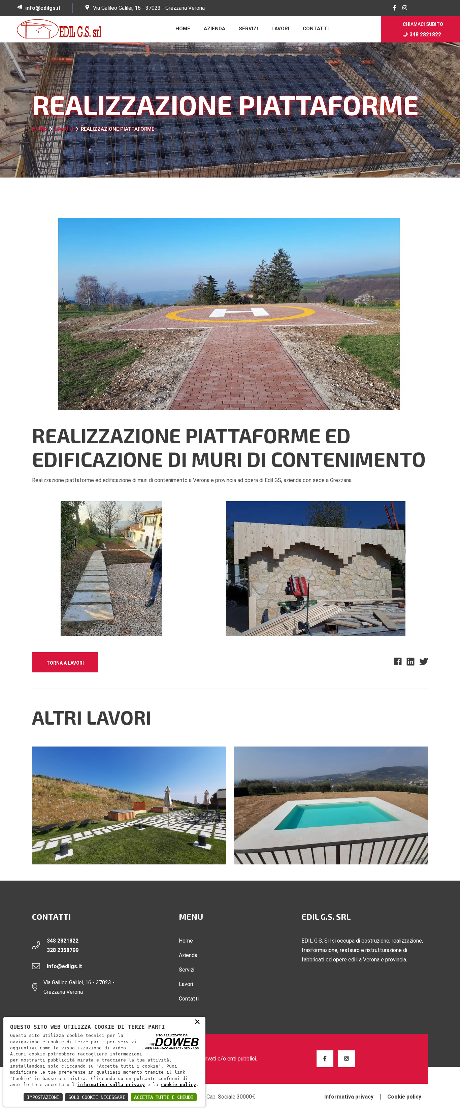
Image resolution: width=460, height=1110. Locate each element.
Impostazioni (43, 1097)
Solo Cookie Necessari (96, 1097)
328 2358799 (62, 950)
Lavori (280, 29)
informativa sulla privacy (111, 1084)
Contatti (316, 29)
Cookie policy (404, 1097)
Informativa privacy (348, 1097)
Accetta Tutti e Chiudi (163, 1097)
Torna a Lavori (65, 663)
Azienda (214, 29)
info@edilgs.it (43, 8)
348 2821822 (424, 34)
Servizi (248, 29)
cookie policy (178, 1084)
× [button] (197, 1021)
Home (182, 29)
